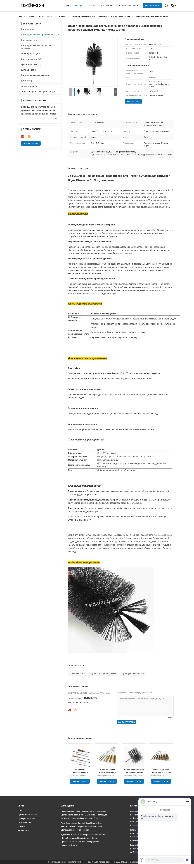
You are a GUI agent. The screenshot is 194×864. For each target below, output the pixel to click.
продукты (30, 16)
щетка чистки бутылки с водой (103, 674)
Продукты (80, 5)
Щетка (26, 80)
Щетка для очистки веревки (37, 75)
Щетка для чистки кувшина (133, 674)
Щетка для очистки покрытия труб (36, 46)
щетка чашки (29, 86)
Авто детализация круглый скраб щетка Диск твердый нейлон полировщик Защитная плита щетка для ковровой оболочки (81, 826)
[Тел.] (29, 136)
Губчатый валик (31, 64)
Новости (21, 826)
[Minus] (187, 801)
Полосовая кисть (31, 40)
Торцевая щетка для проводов (38, 91)
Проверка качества (26, 818)
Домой (68, 5)
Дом (20, 16)
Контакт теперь (152, 5)
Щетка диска (29, 29)
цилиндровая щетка (33, 53)
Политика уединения (57, 862)
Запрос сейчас (133, 101)
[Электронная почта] (22, 136)
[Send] (187, 860)
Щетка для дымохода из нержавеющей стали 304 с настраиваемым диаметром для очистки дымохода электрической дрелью (134, 770)
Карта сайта (23, 830)
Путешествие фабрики (27, 814)
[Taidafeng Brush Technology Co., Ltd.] (32, 6)
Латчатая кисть (31, 59)
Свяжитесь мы (106, 5)
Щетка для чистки (77, 674)
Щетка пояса (29, 70)
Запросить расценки (127, 5)
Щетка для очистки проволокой (53, 16)
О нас (92, 5)
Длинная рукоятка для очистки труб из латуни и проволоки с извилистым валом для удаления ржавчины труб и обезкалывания (161, 770)
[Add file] (142, 860)
